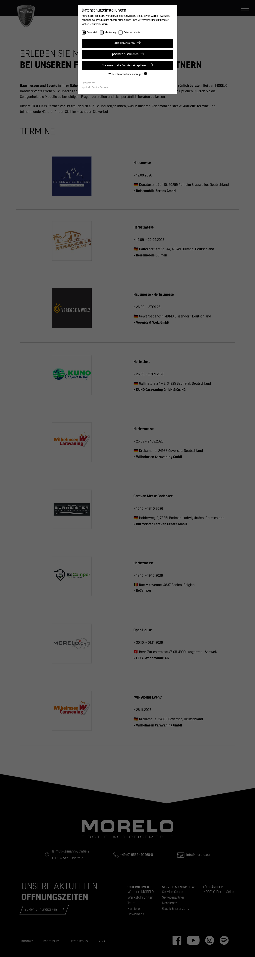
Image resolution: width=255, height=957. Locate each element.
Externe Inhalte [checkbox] (132, 32)
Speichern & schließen (124, 54)
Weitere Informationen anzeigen (126, 74)
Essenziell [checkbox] (92, 32)
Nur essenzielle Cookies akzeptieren (124, 65)
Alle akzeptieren (124, 43)
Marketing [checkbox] (110, 32)
